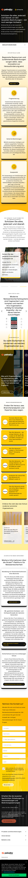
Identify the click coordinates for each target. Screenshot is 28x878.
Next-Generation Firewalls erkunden (10, 644)
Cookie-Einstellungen (14, 875)
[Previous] (2, 311)
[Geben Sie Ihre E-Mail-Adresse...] (14, 808)
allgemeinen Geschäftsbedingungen (10, 815)
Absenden (7, 785)
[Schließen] (26, 862)
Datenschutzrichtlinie (13, 814)
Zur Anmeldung (8, 821)
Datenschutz (5, 857)
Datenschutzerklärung (8, 780)
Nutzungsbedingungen (8, 778)
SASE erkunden (13, 602)
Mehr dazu (13, 83)
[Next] (26, 311)
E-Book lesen (6, 392)
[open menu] (25, 45)
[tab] (4, 286)
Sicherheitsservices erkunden (13, 684)
